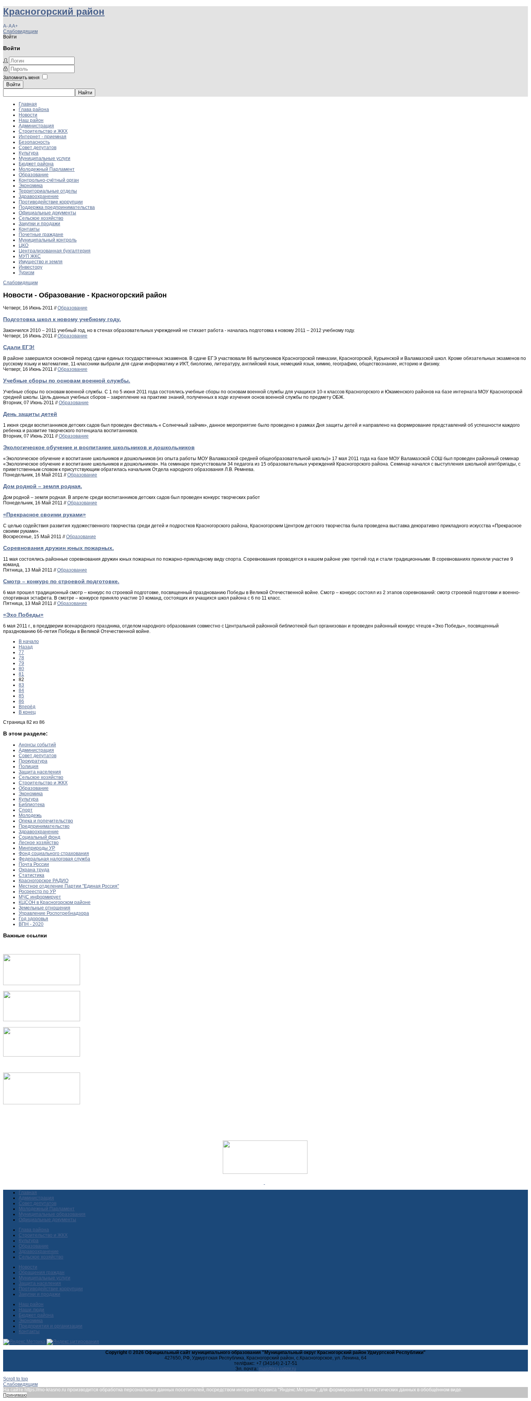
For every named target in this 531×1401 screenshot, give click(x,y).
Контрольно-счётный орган (49, 180)
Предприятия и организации (50, 1326)
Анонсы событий (37, 744)
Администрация (36, 126)
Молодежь (30, 815)
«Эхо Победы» (23, 615)
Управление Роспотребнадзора (54, 913)
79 (21, 663)
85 (21, 696)
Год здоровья (33, 918)
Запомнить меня (21, 77)
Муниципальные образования (52, 1214)
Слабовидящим (20, 31)
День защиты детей (30, 414)
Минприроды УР (37, 848)
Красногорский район (54, 11)
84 (21, 690)
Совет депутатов (37, 147)
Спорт (26, 810)
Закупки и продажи (39, 223)
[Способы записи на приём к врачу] (41, 1055)
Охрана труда (34, 870)
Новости (28, 115)
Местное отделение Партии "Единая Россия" (69, 886)
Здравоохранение (39, 196)
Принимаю (15, 1395)
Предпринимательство (44, 826)
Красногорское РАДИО (43, 880)
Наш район (31, 120)
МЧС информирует (40, 897)
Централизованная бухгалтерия (55, 251)
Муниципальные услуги (44, 158)
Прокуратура (33, 761)
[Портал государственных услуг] (41, 983)
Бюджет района (36, 164)
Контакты (29, 229)
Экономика (31, 185)
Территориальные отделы (48, 191)
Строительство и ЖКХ (43, 131)
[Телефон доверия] (41, 1103)
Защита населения (40, 772)
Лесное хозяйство (39, 842)
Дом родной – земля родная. (42, 486)
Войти (13, 84)
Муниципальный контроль (48, 240)
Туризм (26, 272)
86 (21, 701)
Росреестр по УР (37, 891)
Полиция (28, 766)
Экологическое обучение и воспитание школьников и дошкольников (99, 447)
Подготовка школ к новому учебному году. (62, 319)
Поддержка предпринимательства (57, 207)
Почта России (34, 864)
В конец (27, 712)
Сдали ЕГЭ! (19, 347)
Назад (26, 647)
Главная (28, 104)
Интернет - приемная (42, 136)
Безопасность (34, 142)
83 (21, 685)
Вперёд (27, 706)
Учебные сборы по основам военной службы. (66, 380)
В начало (29, 641)
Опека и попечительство (46, 821)
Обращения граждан (42, 1272)
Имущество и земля (41, 261)
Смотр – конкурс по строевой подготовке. (61, 581)
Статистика (31, 875)
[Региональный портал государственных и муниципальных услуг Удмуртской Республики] (41, 1019)
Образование (34, 174)
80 (21, 668)
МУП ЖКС (30, 256)
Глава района (34, 109)
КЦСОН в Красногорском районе (55, 902)
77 (21, 652)
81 (21, 674)
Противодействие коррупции (51, 202)
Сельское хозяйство (41, 218)
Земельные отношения (44, 908)
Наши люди (31, 1309)
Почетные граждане (41, 234)
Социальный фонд (39, 837)
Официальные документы (47, 213)
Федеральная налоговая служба (54, 859)
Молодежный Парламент (47, 169)
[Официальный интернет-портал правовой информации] (264, 1182)
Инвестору (30, 267)
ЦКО (23, 245)
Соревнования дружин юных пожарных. (58, 548)
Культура (28, 153)
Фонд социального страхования (54, 853)
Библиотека (32, 804)
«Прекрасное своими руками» (44, 514)
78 (21, 658)
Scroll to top (15, 1379)
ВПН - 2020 (31, 924)
